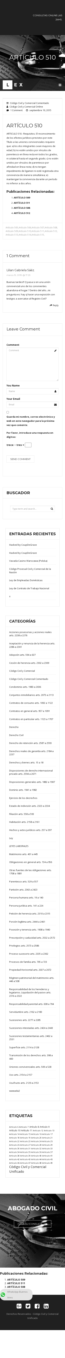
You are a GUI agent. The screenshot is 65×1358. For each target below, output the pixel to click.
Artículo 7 (24, 1127)
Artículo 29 (47, 1145)
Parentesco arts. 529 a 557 (23, 881)
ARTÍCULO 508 (22, 207)
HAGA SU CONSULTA (30, 1223)
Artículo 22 (14, 1141)
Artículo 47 (25, 1163)
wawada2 (14, 1090)
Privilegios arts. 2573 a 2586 (24, 945)
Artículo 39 (25, 1155)
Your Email (13, 399)
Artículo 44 (36, 1159)
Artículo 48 (36, 1163)
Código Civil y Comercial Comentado (29, 103)
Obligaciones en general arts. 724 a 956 (30, 862)
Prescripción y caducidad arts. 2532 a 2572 (32, 937)
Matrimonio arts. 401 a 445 (23, 854)
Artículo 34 (14, 1152)
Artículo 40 (36, 1155)
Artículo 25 (47, 1141)
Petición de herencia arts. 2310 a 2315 (29, 913)
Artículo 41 (47, 1155)
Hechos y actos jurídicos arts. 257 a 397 (30, 830)
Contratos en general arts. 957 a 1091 (29, 711)
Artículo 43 (25, 1159)
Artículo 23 (25, 1141)
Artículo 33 (47, 1148)
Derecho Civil (16, 735)
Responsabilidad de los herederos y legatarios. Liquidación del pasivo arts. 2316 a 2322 (30, 992)
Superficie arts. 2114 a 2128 (24, 1047)
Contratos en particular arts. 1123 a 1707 (31, 719)
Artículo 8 (34, 1126)
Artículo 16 (36, 1134)
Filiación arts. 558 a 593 (21, 814)
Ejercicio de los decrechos (23, 798)
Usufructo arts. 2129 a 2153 (24, 1082)
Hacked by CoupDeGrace (23, 544)
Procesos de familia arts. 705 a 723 (28, 961)
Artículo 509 (12, 231)
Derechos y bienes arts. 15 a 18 (26, 762)
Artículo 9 (44, 1126)
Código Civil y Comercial (22, 670)
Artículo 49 (47, 1163)
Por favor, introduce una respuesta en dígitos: (29, 435)
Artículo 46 (14, 1163)
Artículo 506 (25, 227)
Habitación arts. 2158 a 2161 (24, 822)
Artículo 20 (36, 1137)
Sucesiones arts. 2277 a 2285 (25, 1020)
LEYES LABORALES (19, 846)
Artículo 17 (47, 1134)
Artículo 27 (25, 1145)
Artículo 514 (25, 234)
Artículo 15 (25, 1134)
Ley (11, 838)
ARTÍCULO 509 (22, 197)
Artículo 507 (38, 227)
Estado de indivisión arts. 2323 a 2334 (29, 805)
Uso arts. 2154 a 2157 (20, 1074)
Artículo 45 (47, 1159)
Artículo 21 (47, 1137)
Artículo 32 (36, 1148)
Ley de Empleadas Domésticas (26, 580)
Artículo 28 (36, 1145)
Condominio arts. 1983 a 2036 (25, 686)
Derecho (14, 727)
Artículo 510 (25, 231)
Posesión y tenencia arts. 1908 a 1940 (29, 929)
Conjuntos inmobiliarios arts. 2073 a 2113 (31, 695)
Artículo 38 (14, 1155)
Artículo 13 (49, 1130)
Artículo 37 (47, 1152)
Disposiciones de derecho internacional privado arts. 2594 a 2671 (31, 772)
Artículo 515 (38, 234)
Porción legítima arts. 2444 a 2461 (27, 921)
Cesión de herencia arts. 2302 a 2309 (29, 663)
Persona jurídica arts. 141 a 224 (26, 905)
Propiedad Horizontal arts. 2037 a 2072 (30, 969)
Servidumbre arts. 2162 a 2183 (25, 1012)
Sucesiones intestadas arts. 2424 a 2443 (31, 1028)
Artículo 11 (26, 1130)
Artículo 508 (51, 227)
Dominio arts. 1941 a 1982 (23, 789)
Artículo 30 (14, 1148)
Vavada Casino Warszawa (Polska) (28, 560)
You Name (13, 385)
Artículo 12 (38, 1130)
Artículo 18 (14, 1137)
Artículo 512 (51, 231)
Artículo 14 (14, 1134)
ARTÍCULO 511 (22, 202)
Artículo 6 (13, 1127)
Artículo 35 (25, 1152)
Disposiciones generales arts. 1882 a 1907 (32, 782)
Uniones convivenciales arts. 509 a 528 (30, 1066)
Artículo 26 (14, 1145)
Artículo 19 (25, 1137)
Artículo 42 (14, 1159)
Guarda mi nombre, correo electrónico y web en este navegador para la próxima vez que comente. (30, 421)
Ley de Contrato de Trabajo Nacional (29, 588)
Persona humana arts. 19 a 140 (26, 897)
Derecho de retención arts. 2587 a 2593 (30, 743)
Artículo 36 (36, 1152)
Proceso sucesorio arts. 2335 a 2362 (28, 953)
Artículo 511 (38, 231)
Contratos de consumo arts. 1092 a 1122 (31, 702)
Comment (12, 344)
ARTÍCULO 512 (22, 213)
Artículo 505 (12, 227)
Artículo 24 (36, 1141)
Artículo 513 (12, 234)
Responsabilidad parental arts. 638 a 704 (31, 1004)
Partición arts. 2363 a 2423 (23, 889)
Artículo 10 (14, 1130)
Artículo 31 (25, 1148)
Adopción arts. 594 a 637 (22, 654)
